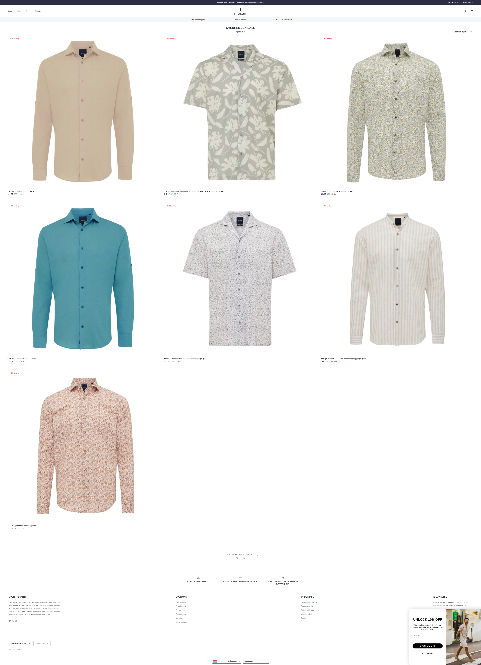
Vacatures (180, 618)
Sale (19, 11)
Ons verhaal (181, 602)
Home (10, 11)
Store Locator (181, 622)
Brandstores (181, 606)
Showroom (180, 610)
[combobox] (226, 661)
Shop (28, 11)
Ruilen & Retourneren (310, 610)
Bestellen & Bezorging (310, 602)
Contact (38, 11)
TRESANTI (18, 650)
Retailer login (181, 614)
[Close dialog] (478, 611)
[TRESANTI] (240, 11)
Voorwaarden (306, 614)
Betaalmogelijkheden (309, 606)
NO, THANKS (425, 653)
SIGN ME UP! (424, 646)
